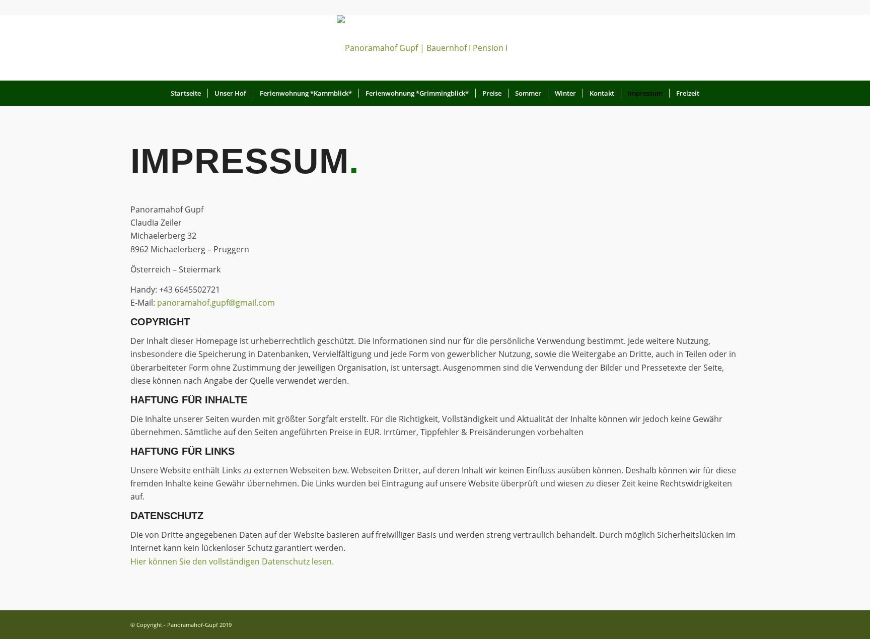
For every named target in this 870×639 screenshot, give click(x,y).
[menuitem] (185, 93)
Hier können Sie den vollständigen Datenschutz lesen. (232, 561)
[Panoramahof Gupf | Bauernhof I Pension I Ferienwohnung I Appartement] (435, 48)
